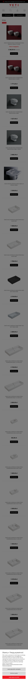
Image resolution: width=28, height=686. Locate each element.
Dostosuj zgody (14, 673)
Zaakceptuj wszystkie (14, 677)
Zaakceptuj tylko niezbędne (14, 669)
